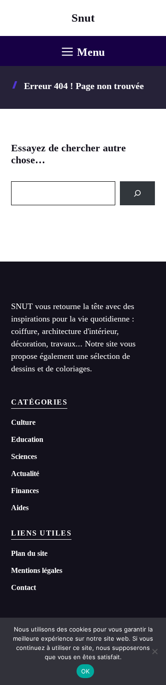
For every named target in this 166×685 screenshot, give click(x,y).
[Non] (154, 651)
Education (27, 439)
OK (85, 671)
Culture (23, 422)
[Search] (137, 193)
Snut (83, 18)
